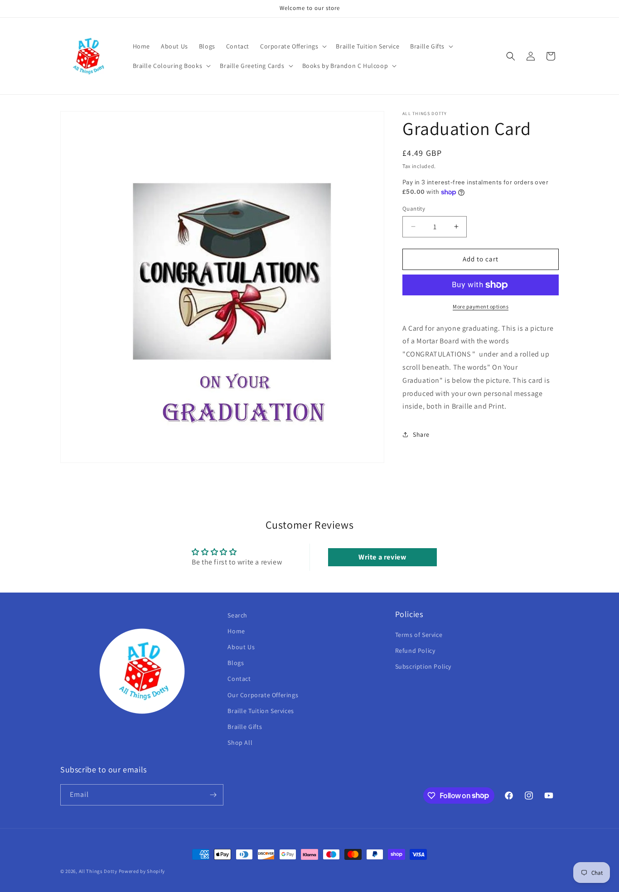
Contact (239, 679)
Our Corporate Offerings (262, 694)
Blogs (235, 663)
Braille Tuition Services (260, 711)
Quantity (413, 208)
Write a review (382, 557)
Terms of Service (419, 635)
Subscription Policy (423, 666)
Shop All (239, 742)
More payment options (480, 306)
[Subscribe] (213, 794)
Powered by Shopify (142, 871)
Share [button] (421, 434)
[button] (292, 46)
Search (237, 615)
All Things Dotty (98, 871)
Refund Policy (415, 650)
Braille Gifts (244, 727)
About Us (241, 647)
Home (236, 631)
